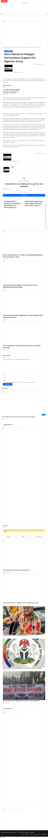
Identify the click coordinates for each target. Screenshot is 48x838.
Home (34, 834)
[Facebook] (0, 837)
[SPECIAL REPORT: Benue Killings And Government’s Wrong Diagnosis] (24, 685)
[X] (1, 837)
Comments (38, 536)
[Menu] (1, 14)
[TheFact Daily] (24, 7)
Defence (6, 51)
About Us (38, 834)
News (11, 51)
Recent (23, 536)
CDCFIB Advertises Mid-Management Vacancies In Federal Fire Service (22, 668)
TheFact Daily (21, 832)
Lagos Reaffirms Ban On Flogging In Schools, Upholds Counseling (20, 603)
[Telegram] (3, 837)
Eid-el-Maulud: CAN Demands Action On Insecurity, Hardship (18, 417)
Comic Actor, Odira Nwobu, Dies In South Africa (15, 635)
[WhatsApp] (2, 837)
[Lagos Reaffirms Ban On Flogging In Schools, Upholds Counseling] (24, 587)
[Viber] (4, 837)
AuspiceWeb (32, 832)
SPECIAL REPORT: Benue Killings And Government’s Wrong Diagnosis (21, 700)
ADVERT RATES (44, 834)
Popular (8, 536)
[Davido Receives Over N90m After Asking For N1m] (24, 555)
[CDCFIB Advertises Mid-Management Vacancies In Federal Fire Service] (24, 653)
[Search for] (46, 14)
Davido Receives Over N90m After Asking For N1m (16, 570)
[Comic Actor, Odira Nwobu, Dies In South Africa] (24, 620)
